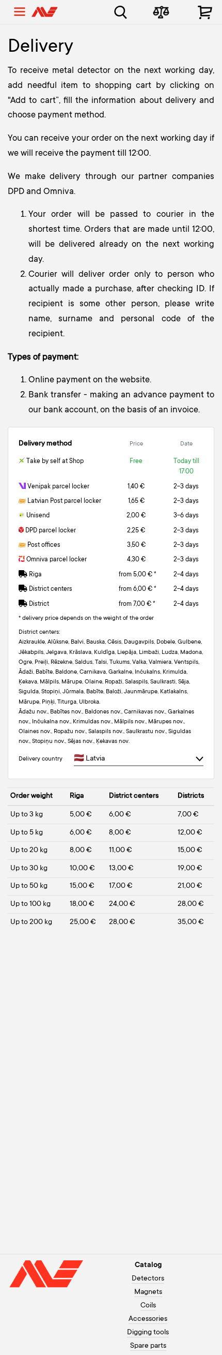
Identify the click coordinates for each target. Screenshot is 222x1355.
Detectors (148, 1279)
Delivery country (40, 759)
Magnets (148, 1292)
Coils (148, 1306)
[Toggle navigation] (19, 12)
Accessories (148, 1319)
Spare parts (148, 1346)
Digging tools (148, 1333)
